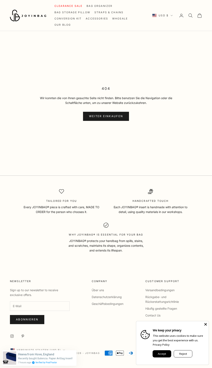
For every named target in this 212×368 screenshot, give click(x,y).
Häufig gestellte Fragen (161, 308)
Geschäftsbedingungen (107, 303)
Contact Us (152, 315)
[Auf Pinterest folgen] (23, 336)
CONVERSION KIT (68, 18)
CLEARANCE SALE (68, 5)
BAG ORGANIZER (99, 5)
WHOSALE (120, 18)
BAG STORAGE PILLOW (72, 12)
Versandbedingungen (160, 290)
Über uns (98, 290)
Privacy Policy (161, 344)
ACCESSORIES (97, 18)
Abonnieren (27, 319)
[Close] (206, 324)
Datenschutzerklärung (107, 297)
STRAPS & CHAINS (108, 12)
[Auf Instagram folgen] (12, 336)
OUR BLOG (62, 24)
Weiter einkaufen (106, 116)
